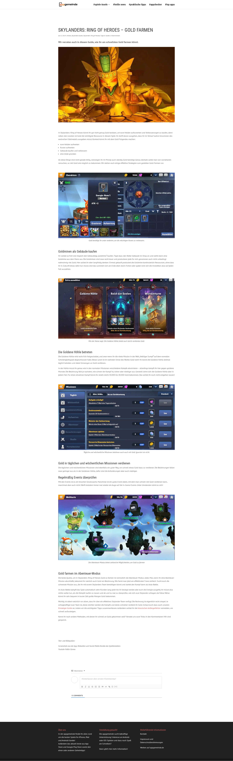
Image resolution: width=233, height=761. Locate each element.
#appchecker (155, 5)
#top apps (170, 5)
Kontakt (143, 734)
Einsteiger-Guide (65, 608)
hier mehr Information (118, 749)
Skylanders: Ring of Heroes (91, 35)
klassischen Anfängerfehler (149, 608)
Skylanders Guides (77, 35)
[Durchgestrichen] (92, 686)
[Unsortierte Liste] (99, 686)
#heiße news (119, 5)
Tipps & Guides (105, 35)
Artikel (69, 35)
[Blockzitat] (102, 686)
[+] (116, 686)
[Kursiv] (85, 686)
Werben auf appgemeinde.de (152, 747)
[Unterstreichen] (89, 686)
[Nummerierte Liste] (95, 686)
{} (112, 686)
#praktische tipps (137, 5)
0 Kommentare (115, 35)
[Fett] (82, 686)
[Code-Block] (106, 686)
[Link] (109, 686)
